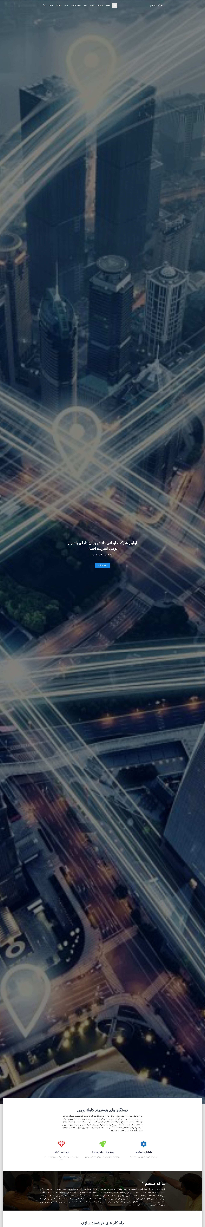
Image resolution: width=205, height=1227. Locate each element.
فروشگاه (100, 5)
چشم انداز (58, 5)
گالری (85, 5)
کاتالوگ (92, 5)
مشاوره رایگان (102, 565)
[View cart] (44, 5)
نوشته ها (108, 5)
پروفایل (51, 5)
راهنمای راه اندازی (76, 5)
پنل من (66, 5)
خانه (114, 5)
